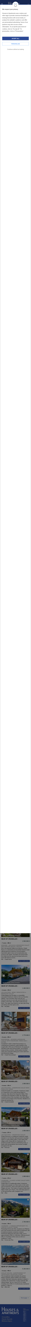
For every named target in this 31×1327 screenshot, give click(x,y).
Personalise (15, 44)
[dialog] (15, 468)
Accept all (15, 38)
